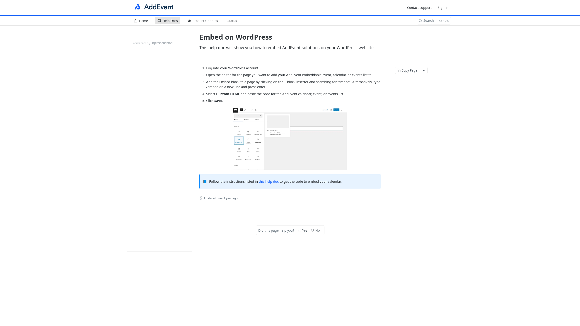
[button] (290, 139)
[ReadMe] (162, 43)
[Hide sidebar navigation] (191, 138)
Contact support (419, 7)
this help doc (269, 181)
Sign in (443, 7)
